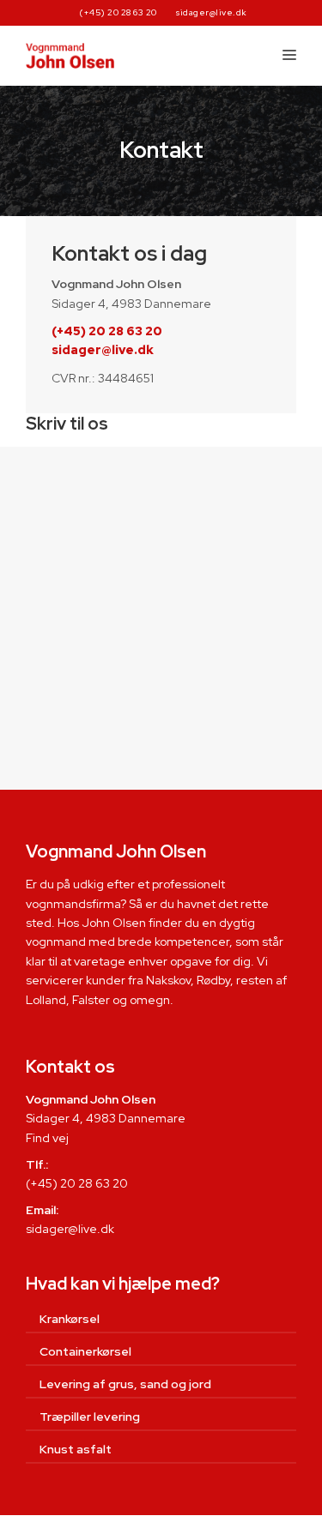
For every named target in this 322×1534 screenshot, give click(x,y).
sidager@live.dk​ (70, 1228)
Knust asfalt (75, 1449)
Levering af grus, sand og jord (125, 1384)
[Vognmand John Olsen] (70, 56)
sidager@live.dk (211, 12)
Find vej (47, 1138)
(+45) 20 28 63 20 (119, 12)
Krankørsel (69, 1318)
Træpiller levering (89, 1416)
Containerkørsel (85, 1351)
